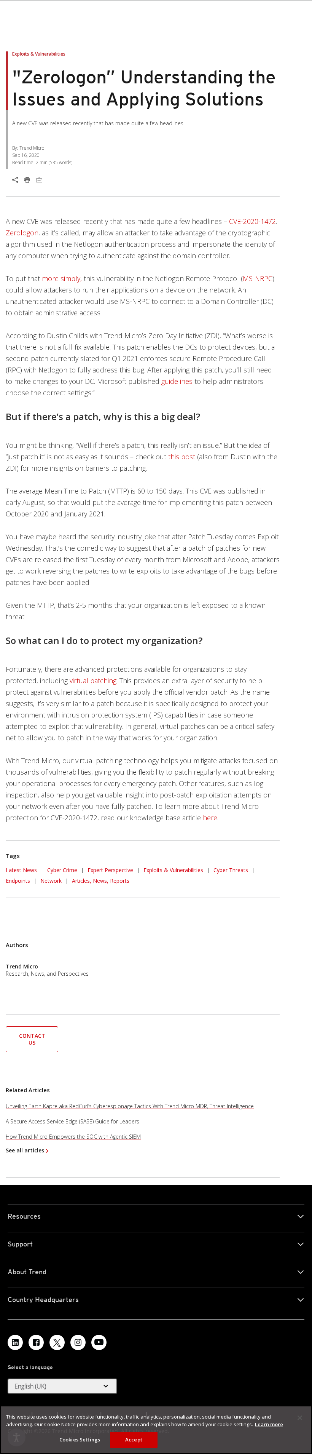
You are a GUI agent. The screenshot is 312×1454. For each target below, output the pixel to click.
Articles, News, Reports (100, 880)
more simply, (62, 278)
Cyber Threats (230, 870)
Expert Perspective (110, 870)
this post (181, 456)
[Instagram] (78, 1342)
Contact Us (32, 1039)
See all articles (25, 1150)
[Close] (299, 1417)
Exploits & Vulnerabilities (173, 870)
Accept (133, 1439)
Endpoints (18, 880)
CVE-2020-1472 (252, 221)
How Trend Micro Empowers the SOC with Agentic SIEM (73, 1136)
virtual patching (93, 680)
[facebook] (36, 1342)
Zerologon (22, 232)
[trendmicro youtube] (99, 1342)
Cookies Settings (79, 1439)
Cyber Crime (62, 870)
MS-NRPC (257, 278)
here (210, 817)
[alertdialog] (156, 1430)
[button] (32, 1039)
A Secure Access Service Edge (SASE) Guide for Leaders (72, 1121)
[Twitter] (57, 1342)
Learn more (269, 1424)
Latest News (21, 869)
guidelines (177, 381)
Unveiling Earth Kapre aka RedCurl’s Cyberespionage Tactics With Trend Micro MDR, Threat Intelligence (130, 1106)
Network (51, 880)
